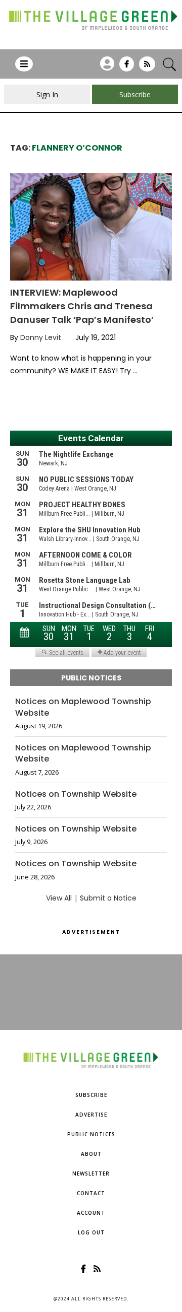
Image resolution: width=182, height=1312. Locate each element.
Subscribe (91, 1094)
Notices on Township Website (75, 794)
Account (91, 1212)
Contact (91, 1193)
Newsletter (91, 1173)
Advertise (91, 1114)
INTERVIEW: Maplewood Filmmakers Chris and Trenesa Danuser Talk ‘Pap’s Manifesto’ (82, 306)
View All (59, 898)
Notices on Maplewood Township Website (83, 707)
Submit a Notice (108, 898)
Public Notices (91, 1134)
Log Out (91, 1232)
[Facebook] (126, 67)
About (91, 1153)
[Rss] (147, 67)
